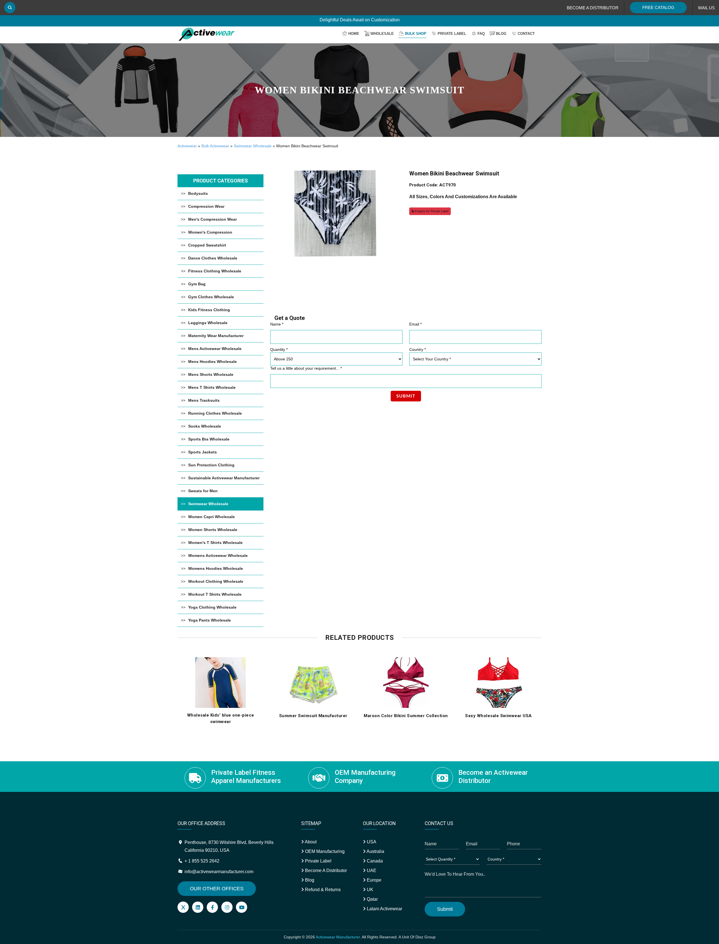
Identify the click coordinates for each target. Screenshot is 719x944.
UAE (371, 870)
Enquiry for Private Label (431, 211)
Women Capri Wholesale (211, 516)
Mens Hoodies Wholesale (212, 361)
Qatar (372, 899)
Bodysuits (198, 193)
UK (369, 889)
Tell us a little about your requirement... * (306, 368)
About (310, 841)
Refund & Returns (322, 889)
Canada (374, 861)
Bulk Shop (415, 33)
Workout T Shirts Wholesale (215, 594)
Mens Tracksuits (204, 400)
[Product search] (9, 7)
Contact (526, 33)
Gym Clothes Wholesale (211, 297)
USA (371, 841)
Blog (501, 33)
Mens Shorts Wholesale (210, 374)
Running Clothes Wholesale (215, 413)
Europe (373, 880)
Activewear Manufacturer (338, 937)
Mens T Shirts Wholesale (212, 387)
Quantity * (279, 349)
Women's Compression (210, 232)
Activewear (187, 146)
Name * (276, 324)
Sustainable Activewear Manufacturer (224, 478)
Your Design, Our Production (359, 20)
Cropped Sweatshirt (207, 245)
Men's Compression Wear (212, 219)
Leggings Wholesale (207, 322)
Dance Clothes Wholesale (212, 258)
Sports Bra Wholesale (208, 439)
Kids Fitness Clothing (209, 310)
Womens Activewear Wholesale (218, 555)
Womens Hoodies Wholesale (215, 568)
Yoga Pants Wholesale (209, 620)
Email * (415, 324)
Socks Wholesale (204, 426)
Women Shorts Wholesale (212, 529)
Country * (417, 349)
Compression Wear (206, 206)
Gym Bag (197, 284)
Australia (375, 851)
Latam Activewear (384, 908)
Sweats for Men (203, 491)
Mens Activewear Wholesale (215, 348)
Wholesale (382, 33)
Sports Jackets (202, 452)
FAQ (481, 33)
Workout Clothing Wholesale (215, 581)
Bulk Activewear (215, 146)
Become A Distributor (325, 870)
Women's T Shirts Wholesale (215, 542)
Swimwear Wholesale (253, 146)
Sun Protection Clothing (211, 465)
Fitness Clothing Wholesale (214, 271)
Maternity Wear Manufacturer (216, 335)
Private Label (452, 33)
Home (353, 33)
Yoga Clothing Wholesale (212, 607)
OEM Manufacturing (324, 851)
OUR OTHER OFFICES (217, 888)
